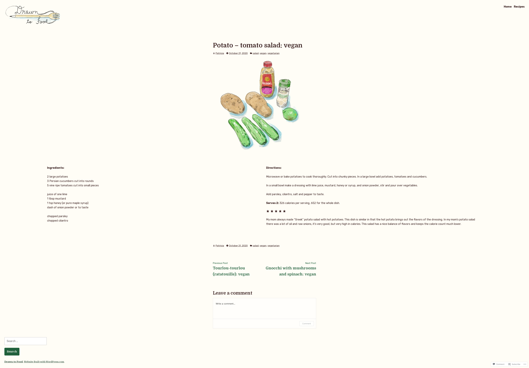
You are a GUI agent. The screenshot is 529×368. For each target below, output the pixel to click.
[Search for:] (25, 341)
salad (256, 53)
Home (508, 7)
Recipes (519, 7)
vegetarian (274, 53)
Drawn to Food (13, 361)
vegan (263, 53)
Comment (306, 323)
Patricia (220, 53)
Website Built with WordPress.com (44, 361)
